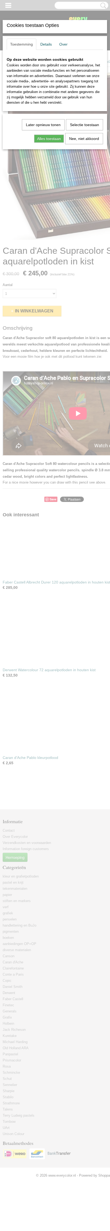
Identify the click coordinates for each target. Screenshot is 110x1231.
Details (46, 44)
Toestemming (21, 44)
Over (63, 44)
